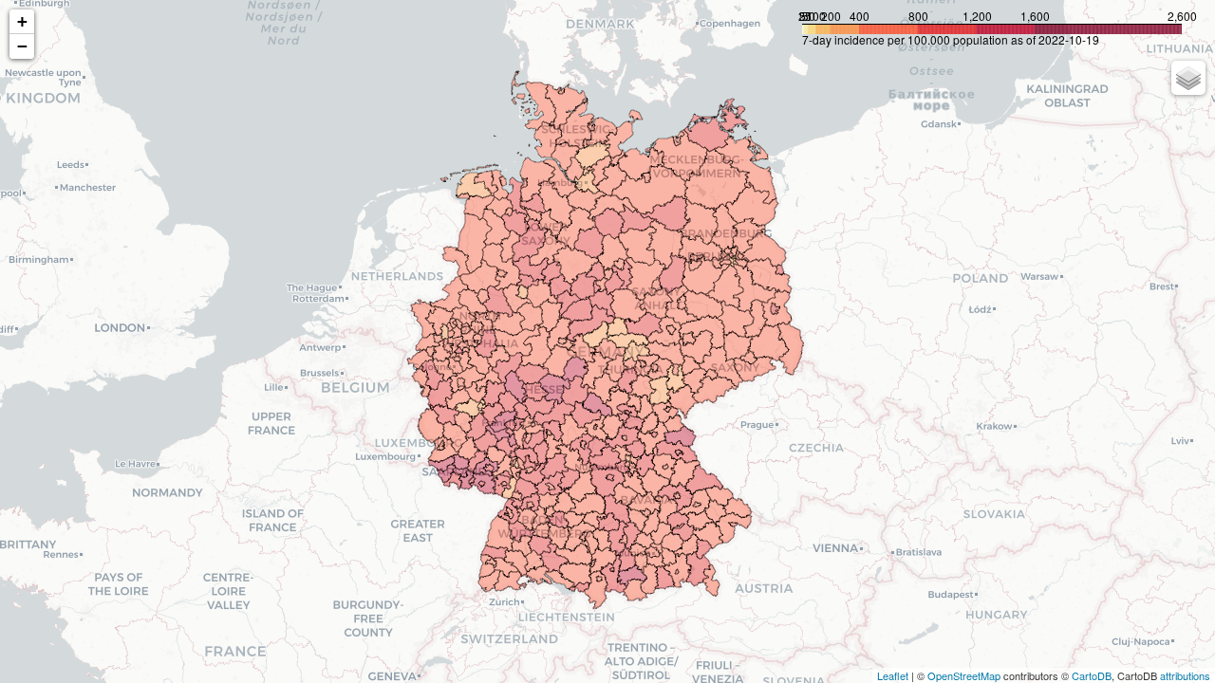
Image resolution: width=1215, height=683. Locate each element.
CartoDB (1092, 675)
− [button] (22, 46)
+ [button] (22, 21)
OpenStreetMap (963, 675)
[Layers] (1188, 78)
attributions (1185, 675)
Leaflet (892, 675)
